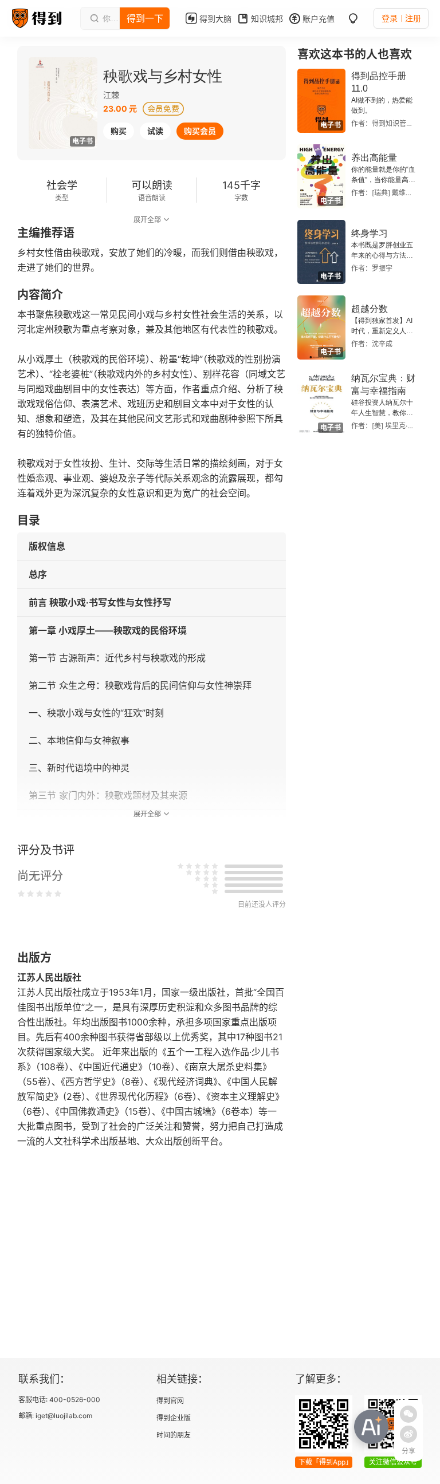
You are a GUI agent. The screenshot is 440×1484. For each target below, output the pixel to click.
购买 (119, 131)
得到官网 (170, 1400)
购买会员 (200, 131)
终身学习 (369, 233)
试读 (155, 131)
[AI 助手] (371, 1427)
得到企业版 (173, 1418)
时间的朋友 (173, 1435)
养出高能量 (374, 158)
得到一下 (145, 18)
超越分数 (369, 309)
